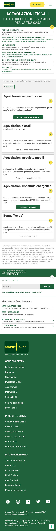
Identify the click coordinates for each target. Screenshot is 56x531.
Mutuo (16, 446)
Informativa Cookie (13, 523)
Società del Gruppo (14, 402)
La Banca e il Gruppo (14, 367)
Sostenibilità (11, 396)
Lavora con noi (12, 470)
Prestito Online (12, 426)
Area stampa (11, 386)
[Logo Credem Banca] (9, 4)
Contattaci (9, 87)
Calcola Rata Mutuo (14, 431)
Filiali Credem (11, 475)
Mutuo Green (11, 441)
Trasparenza (25, 520)
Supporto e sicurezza (15, 460)
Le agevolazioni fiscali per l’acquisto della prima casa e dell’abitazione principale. (25, 32)
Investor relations (13, 381)
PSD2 (25, 523)
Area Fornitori (11, 480)
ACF (17, 525)
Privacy (47, 520)
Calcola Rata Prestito (15, 436)
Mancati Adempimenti (15, 490)
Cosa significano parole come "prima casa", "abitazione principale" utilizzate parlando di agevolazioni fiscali (23, 47)
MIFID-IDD (24, 525)
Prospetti (33, 523)
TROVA (47, 286)
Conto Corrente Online (15, 421)
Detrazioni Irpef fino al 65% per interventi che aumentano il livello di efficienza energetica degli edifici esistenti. (24, 62)
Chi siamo (9, 372)
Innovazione (11, 407)
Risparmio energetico (28, 207)
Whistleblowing (11, 520)
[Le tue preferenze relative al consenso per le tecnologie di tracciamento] (51, 526)
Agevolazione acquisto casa (28, 117)
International (11, 391)
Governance (10, 377)
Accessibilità (37, 520)
